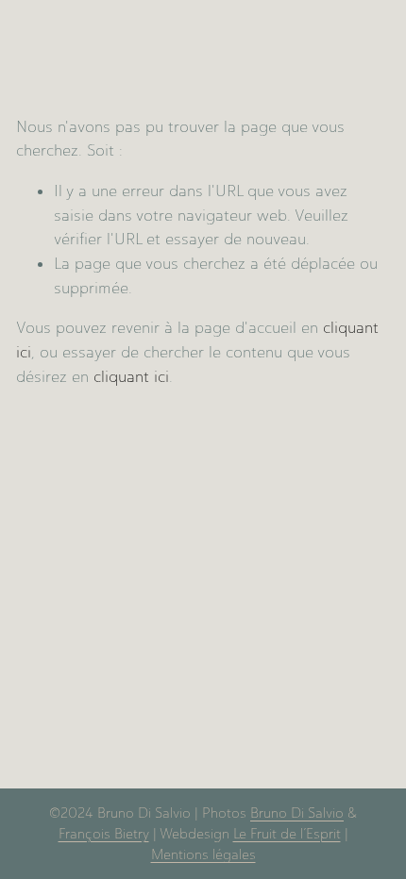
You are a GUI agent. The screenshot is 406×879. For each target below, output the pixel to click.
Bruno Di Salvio (297, 812)
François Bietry (104, 833)
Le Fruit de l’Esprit (287, 833)
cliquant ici (131, 376)
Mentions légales (203, 854)
